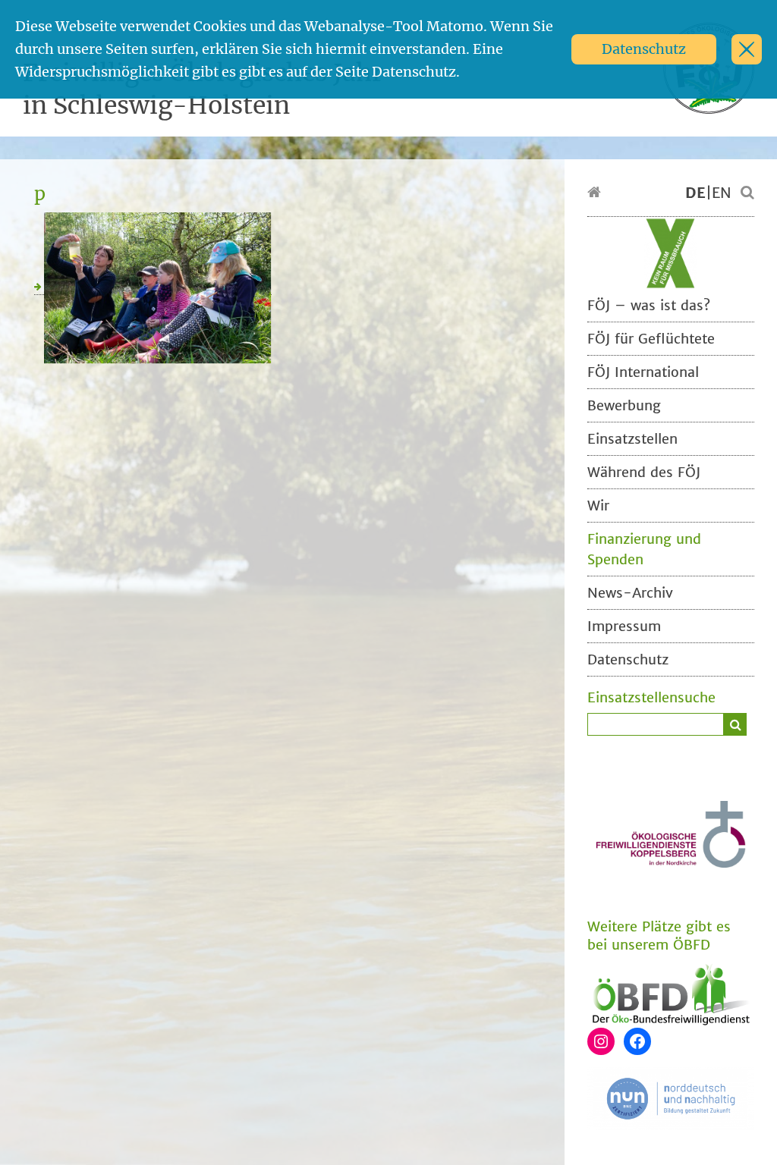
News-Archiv (630, 592)
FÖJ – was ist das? (648, 305)
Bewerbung (624, 405)
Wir (598, 505)
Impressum (624, 626)
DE (695, 193)
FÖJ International (643, 372)
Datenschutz (644, 49)
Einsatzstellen (632, 438)
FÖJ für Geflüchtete (651, 338)
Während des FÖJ (643, 472)
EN (721, 193)
